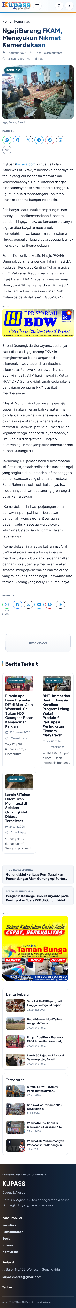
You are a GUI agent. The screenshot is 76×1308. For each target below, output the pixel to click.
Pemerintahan (12, 1232)
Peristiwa (9, 1225)
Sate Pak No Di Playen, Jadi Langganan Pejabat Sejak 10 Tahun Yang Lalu (45, 1003)
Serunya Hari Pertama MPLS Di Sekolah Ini (45, 1106)
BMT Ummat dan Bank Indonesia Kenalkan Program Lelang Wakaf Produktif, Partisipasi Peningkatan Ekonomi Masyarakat (56, 715)
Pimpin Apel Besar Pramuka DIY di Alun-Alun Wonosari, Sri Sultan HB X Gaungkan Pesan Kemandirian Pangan (19, 711)
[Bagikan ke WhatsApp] (6, 140)
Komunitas (13, 70)
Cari (59, 6)
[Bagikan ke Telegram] (39, 140)
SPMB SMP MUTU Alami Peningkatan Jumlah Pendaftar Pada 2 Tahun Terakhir (42, 1089)
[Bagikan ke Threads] (60, 140)
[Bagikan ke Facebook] (17, 140)
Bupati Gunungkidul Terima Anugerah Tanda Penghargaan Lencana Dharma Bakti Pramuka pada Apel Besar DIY (45, 1021)
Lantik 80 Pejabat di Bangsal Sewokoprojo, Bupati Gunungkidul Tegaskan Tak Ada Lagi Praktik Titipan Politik (45, 1057)
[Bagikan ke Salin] (6, 150)
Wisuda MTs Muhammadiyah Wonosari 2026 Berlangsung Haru (45, 1143)
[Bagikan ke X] (28, 140)
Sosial (6, 1238)
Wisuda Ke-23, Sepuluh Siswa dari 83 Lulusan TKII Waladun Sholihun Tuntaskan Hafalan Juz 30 (45, 1125)
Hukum (7, 1245)
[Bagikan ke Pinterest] (49, 140)
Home (6, 21)
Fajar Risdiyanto (53, 52)
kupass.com (25, 164)
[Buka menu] (37, 6)
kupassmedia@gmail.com (22, 1277)
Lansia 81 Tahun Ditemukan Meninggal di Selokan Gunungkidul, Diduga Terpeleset (17, 807)
